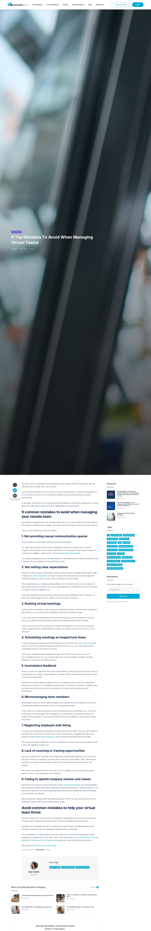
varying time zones (85, 643)
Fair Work (126, 542)
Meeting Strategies (114, 557)
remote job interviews (71, 785)
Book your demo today (47, 846)
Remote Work (16, 232)
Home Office (111, 553)
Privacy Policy (124, 601)
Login (138, 5)
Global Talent (112, 550)
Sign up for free (121, 5)
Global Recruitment (125, 546)
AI (108, 535)
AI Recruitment (116, 535)
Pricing (65, 5)
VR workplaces (48, 840)
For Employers (37, 5)
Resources (100, 5)
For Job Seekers (53, 5)
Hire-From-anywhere (126, 550)
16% (31, 484)
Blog (90, 5)
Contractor (112, 542)
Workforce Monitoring (115, 568)
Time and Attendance (114, 564)
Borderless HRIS (129, 535)
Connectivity (124, 539)
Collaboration (112, 539)
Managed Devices (83, 837)
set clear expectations (38, 576)
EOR (119, 542)
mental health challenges (44, 737)
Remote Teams (54, 867)
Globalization (112, 546)
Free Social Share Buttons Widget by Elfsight (15, 499)
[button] (37, 4)
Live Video (121, 553)
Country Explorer (78, 5)
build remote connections (70, 553)
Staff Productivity (82, 867)
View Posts (34, 874)
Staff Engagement (68, 867)
